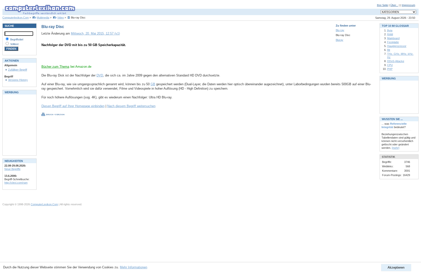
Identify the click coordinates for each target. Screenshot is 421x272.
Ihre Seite (382, 5)
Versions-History (18, 79)
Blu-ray (340, 30)
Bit (388, 49)
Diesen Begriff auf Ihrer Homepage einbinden (73, 106)
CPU (390, 65)
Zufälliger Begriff (17, 69)
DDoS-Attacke (395, 61)
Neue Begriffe (12, 169)
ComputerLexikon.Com (44, 204)
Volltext (14, 44)
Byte (389, 30)
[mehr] (395, 147)
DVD (99, 75)
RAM (390, 34)
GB (153, 84)
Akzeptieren (396, 267)
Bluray (339, 39)
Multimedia (43, 17)
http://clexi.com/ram (16, 182)
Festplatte (393, 42)
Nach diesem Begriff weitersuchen (131, 106)
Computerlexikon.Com (15, 17)
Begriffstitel (16, 39)
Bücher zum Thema (55, 66)
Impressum (408, 5)
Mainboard (393, 38)
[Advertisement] (98, 57)
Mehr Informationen (133, 267)
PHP (389, 68)
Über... (394, 5)
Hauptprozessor (396, 46)
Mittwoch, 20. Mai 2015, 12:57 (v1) (95, 33)
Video (60, 17)
